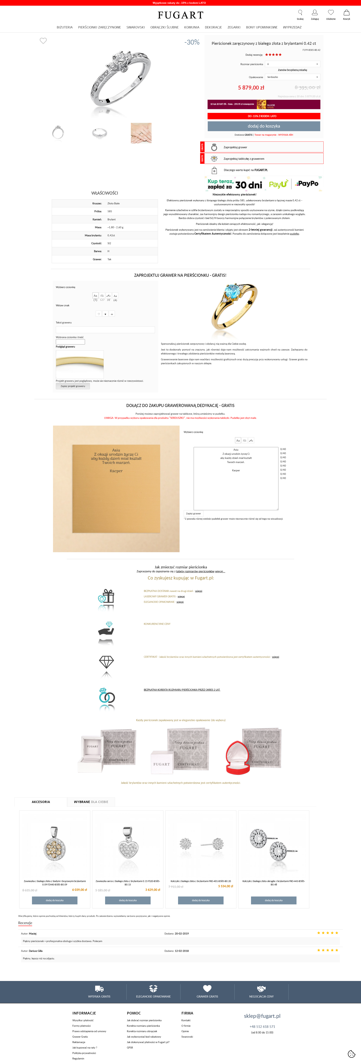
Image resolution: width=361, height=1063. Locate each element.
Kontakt (185, 1020)
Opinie (185, 1031)
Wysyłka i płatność (82, 1020)
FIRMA (187, 1013)
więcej (198, 591)
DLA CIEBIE (91, 802)
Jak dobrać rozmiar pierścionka (144, 1020)
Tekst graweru (64, 322)
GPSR (130, 1047)
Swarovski (187, 1036)
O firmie (185, 1025)
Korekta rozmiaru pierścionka (143, 1025)
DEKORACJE (213, 27)
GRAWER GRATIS (207, 996)
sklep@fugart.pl (262, 1015)
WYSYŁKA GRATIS (99, 996)
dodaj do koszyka (264, 126)
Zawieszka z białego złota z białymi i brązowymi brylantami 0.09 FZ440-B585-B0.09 (55, 882)
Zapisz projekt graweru (73, 386)
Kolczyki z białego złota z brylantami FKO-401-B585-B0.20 (201, 881)
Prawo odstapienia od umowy (89, 1031)
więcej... (220, 571)
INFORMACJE (84, 1013)
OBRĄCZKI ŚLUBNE (164, 27)
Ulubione (331, 12)
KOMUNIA (191, 27)
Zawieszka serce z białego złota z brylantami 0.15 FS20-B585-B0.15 (128, 882)
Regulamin (78, 1058)
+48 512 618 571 (262, 1026)
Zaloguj (315, 12)
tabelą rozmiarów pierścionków (195, 571)
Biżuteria (65, 27)
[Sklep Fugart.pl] (180, 14)
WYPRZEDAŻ (292, 27)
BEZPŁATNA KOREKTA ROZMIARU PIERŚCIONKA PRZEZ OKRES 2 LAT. (182, 689)
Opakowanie (256, 77)
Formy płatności (81, 1025)
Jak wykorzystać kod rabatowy (144, 1036)
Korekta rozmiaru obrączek (142, 1031)
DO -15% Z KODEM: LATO (262, 116)
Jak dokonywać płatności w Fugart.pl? (148, 1042)
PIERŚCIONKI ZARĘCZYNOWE (99, 27)
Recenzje (25, 922)
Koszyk (346, 12)
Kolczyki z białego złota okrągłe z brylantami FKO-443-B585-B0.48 (274, 882)
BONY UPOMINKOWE (262, 27)
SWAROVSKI (136, 27)
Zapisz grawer (193, 513)
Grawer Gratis (80, 1036)
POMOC (134, 1013)
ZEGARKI (234, 27)
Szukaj (300, 12)
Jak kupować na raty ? (84, 1047)
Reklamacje (78, 1042)
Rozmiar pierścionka (251, 64)
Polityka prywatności (84, 1053)
